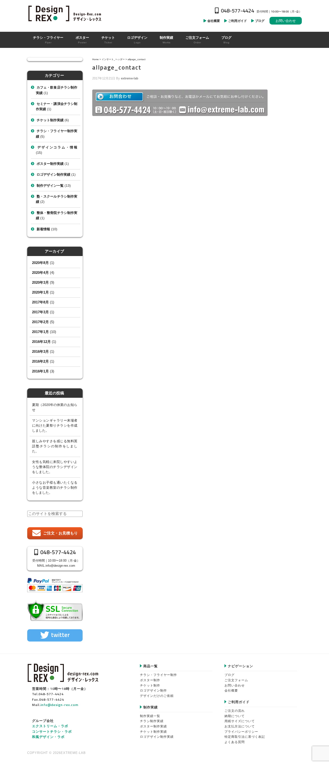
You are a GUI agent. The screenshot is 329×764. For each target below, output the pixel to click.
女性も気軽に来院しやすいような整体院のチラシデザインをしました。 (54, 467)
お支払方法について (239, 726)
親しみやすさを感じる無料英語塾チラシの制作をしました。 (54, 446)
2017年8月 (40, 302)
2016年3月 (40, 351)
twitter (60, 634)
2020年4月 (40, 272)
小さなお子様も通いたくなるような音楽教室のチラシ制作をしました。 (54, 487)
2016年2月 (40, 361)
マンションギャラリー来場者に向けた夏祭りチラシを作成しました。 (54, 425)
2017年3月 (40, 312)
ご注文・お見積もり (60, 533)
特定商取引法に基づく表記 (244, 736)
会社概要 (231, 690)
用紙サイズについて (239, 721)
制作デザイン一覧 (50, 185)
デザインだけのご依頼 (157, 696)
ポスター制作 (150, 680)
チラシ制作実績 (152, 721)
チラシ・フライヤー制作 (158, 675)
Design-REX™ (65, 13)
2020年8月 (40, 263)
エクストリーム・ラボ (50, 725)
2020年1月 (40, 292)
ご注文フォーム (236, 680)
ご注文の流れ (234, 711)
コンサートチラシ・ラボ (52, 731)
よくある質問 (234, 742)
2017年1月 (40, 332)
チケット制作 (150, 685)
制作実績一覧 (150, 716)
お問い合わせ (286, 21)
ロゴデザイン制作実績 (53, 174)
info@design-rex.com (60, 565)
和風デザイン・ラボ (48, 736)
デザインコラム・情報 (57, 147)
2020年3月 (40, 282)
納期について (234, 716)
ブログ (229, 675)
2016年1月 (40, 371)
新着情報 (43, 229)
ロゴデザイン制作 (153, 690)
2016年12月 (41, 342)
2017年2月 (40, 322)
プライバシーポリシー (241, 731)
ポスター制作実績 (50, 164)
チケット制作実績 (50, 120)
